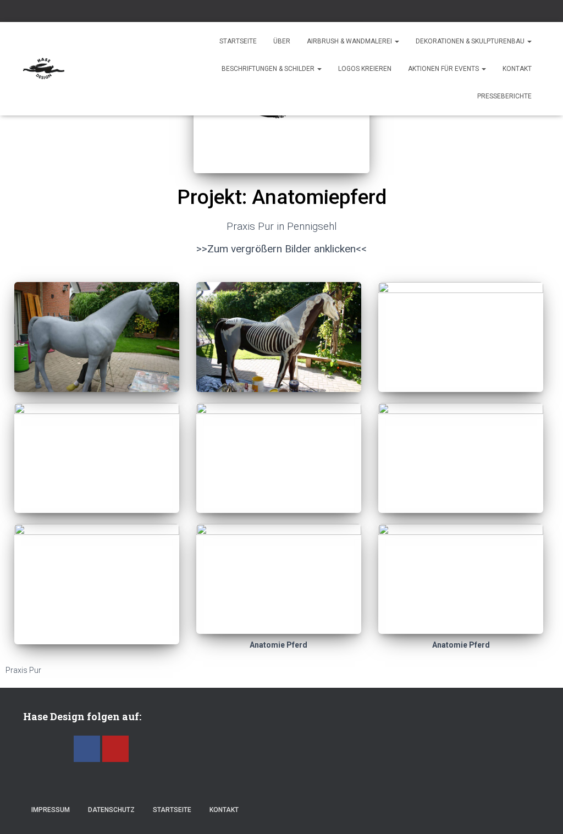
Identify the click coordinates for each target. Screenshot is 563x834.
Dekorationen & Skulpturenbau (471, 41)
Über (281, 41)
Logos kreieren (364, 69)
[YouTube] (115, 749)
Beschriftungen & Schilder (269, 69)
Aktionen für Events (444, 69)
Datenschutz (111, 810)
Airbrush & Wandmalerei (350, 41)
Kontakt (517, 69)
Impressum (50, 810)
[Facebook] (87, 749)
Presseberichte (504, 96)
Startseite (238, 41)
